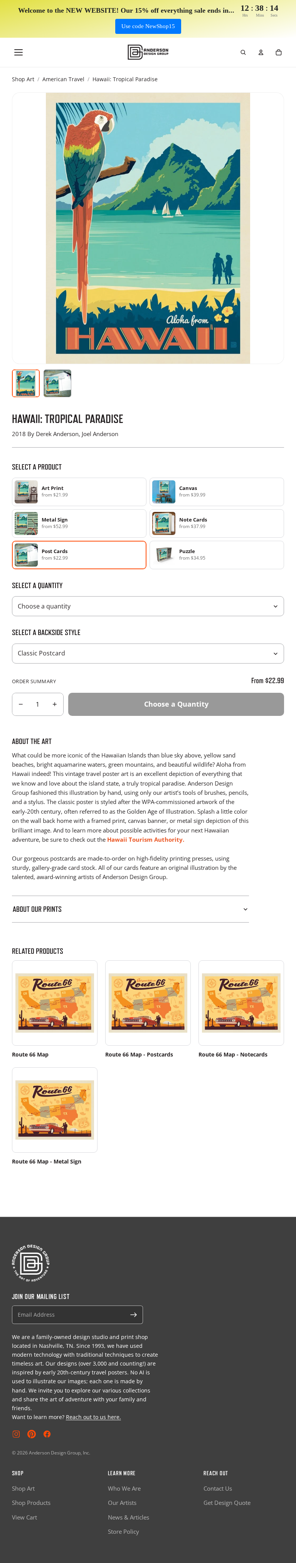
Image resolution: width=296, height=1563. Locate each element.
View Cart (24, 1517)
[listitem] (79, 492)
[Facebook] (47, 1434)
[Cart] (278, 52)
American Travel (63, 79)
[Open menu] (18, 52)
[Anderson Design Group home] (148, 52)
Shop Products (31, 1502)
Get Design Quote (227, 1502)
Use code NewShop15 (148, 26)
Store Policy (123, 1531)
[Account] (261, 52)
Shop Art (23, 79)
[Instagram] (16, 1434)
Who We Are (124, 1488)
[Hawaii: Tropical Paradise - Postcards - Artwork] (26, 383)
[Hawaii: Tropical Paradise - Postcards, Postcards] (57, 383)
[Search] (243, 52)
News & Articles (128, 1517)
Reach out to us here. (93, 1417)
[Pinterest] (31, 1434)
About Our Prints (37, 909)
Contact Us (218, 1488)
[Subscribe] (134, 1315)
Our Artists (122, 1502)
